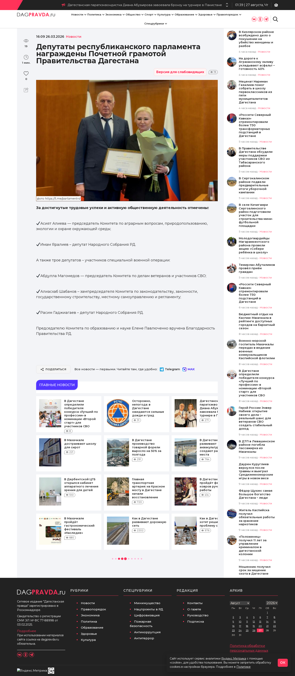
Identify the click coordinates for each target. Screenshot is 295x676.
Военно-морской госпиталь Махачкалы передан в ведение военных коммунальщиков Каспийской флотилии (257, 349)
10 (240, 621)
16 (233, 625)
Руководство (198, 615)
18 (247, 625)
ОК (282, 663)
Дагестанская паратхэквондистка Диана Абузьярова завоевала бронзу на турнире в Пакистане (145, 5)
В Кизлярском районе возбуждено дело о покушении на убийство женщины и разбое (256, 39)
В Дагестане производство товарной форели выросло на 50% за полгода (146, 447)
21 (267, 625)
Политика (94, 14)
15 (275, 621)
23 (233, 630)
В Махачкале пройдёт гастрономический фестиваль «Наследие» (79, 526)
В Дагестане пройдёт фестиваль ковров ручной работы (215, 484)
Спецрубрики (154, 23)
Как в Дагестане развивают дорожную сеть (149, 522)
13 (260, 621)
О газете (194, 609)
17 (240, 625)
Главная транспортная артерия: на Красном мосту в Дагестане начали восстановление (148, 488)
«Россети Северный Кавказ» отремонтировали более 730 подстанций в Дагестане (255, 293)
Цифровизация (147, 615)
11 (247, 621)
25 (247, 630)
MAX (191, 369)
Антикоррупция (147, 632)
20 (260, 625)
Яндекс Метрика (233, 658)
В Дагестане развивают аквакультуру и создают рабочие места (214, 447)
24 (240, 630)
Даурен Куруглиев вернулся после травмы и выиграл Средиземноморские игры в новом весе (256, 471)
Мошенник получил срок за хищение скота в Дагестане (255, 570)
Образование (184, 14)
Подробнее (26, 631)
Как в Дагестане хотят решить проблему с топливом (217, 522)
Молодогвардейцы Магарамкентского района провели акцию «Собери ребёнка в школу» (254, 245)
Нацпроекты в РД (148, 609)
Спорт (148, 14)
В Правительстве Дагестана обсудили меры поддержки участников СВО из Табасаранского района (256, 157)
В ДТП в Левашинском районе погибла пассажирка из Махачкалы (257, 447)
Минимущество (147, 603)
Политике (243, 667)
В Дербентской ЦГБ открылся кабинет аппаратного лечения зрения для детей (81, 484)
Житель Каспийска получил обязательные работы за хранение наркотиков (257, 517)
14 (267, 621)
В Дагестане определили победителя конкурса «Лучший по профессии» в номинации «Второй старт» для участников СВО (81, 413)
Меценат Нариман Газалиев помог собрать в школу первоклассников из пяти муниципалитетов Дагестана (255, 92)
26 (253, 630)
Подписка (195, 621)
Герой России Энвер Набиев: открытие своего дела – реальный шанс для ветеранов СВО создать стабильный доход (255, 418)
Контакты (195, 603)
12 (254, 621)
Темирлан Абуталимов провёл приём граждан (257, 268)
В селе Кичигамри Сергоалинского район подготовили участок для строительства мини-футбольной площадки (256, 215)
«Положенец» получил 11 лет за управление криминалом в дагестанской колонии (253, 545)
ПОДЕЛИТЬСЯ (56, 369)
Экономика (113, 14)
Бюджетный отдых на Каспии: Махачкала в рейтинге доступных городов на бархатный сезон (257, 321)
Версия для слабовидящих (180, 72)
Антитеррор (144, 638)
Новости (77, 14)
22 (274, 625)
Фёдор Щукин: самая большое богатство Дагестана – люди (255, 494)
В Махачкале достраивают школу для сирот (80, 443)
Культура (164, 14)
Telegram (172, 369)
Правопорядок (227, 14)
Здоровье (205, 14)
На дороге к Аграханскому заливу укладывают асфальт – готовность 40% (257, 64)
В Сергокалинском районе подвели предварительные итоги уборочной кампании (254, 185)
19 (254, 625)
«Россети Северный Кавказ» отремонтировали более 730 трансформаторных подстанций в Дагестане (255, 125)
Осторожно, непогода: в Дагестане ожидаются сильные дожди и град (148, 408)
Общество (133, 14)
